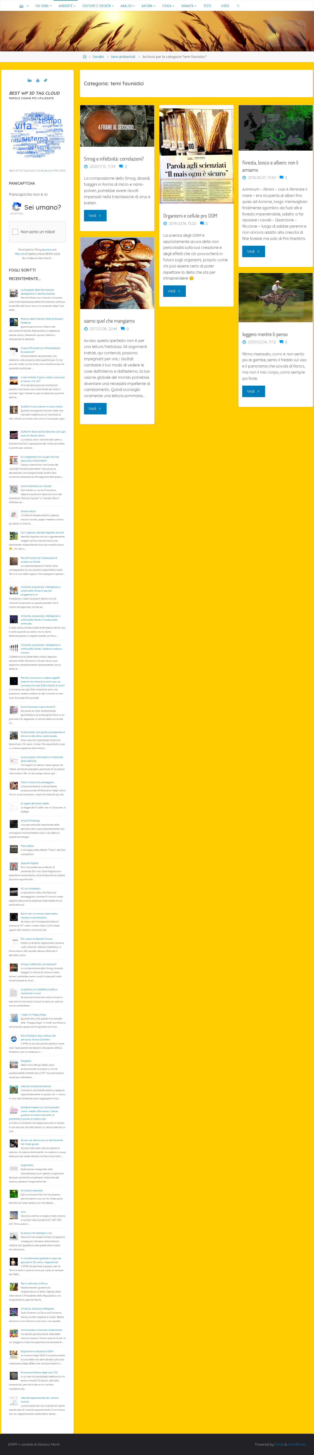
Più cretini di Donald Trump (36, 938)
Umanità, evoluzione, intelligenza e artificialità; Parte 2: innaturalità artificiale (40, 619)
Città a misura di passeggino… (38, 782)
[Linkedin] (29, 80)
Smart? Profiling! (30, 820)
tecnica (46, 249)
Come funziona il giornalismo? (38, 706)
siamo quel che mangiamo (109, 320)
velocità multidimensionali (36, 1086)
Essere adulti (28, 511)
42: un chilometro (30, 888)
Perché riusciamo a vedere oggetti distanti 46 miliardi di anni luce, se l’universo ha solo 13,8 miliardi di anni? (43, 681)
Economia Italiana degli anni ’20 (39, 1372)
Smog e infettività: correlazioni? (114, 158)
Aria (23, 1211)
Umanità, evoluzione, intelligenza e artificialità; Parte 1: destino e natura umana (41, 648)
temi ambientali (123, 57)
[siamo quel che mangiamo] (117, 273)
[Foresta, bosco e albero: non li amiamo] (276, 128)
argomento (27, 1165)
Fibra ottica (27, 845)
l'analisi (98, 57)
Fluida (279, 1444)
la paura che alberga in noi (36, 1232)
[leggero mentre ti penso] (276, 297)
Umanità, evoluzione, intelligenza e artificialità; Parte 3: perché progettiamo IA (40, 590)
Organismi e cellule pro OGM (190, 215)
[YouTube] (38, 80)
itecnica (48, 170)
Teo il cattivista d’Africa (34, 1283)
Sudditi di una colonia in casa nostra (42, 406)
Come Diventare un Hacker (36, 486)
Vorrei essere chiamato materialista (41, 1330)
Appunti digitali (29, 863)
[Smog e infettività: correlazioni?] (117, 126)
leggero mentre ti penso (265, 334)
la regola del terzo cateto (35, 803)
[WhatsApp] (46, 80)
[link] (238, 5)
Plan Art (20, 254)
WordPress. (297, 1444)
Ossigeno (26, 1060)
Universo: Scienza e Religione (37, 1308)
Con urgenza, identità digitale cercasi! (42, 532)
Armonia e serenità (32, 1190)
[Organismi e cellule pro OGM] (196, 154)
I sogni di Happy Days (33, 1014)
